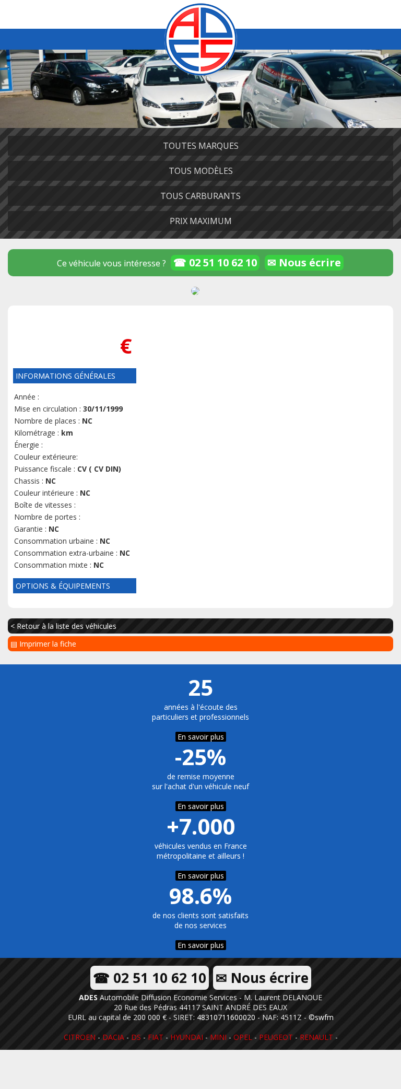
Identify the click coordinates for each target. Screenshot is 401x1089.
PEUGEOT (276, 1037)
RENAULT (316, 1037)
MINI (218, 1037)
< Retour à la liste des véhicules (63, 626)
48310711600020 (226, 1017)
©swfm (321, 1017)
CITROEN (80, 1037)
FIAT (155, 1037)
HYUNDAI (186, 1037)
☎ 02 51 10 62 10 (215, 262)
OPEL (242, 1037)
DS (136, 1037)
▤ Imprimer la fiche (43, 644)
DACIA (113, 1037)
